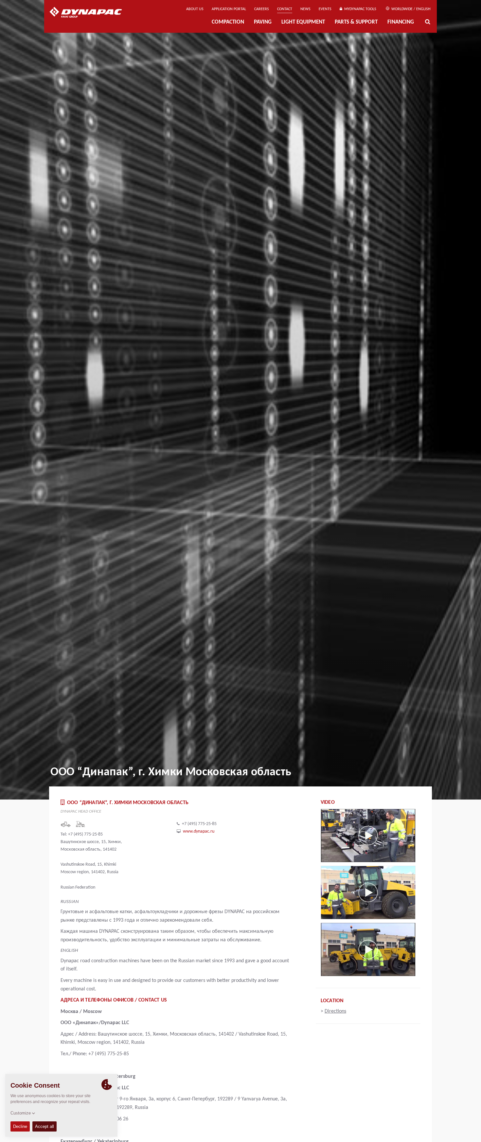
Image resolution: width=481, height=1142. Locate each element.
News (305, 9)
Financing (400, 22)
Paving (263, 22)
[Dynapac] (90, 13)
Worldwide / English (410, 9)
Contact (284, 9)
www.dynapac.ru (198, 831)
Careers (261, 9)
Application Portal (229, 9)
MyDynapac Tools (359, 9)
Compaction (228, 22)
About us (195, 9)
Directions (335, 1011)
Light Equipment (303, 22)
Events (325, 9)
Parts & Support (356, 22)
